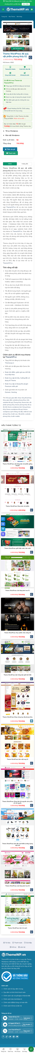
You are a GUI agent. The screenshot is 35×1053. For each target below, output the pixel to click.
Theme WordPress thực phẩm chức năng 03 (17, 633)
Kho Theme (12, 16)
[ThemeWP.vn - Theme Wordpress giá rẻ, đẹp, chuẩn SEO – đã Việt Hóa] (17, 9)
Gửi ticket (27, 1018)
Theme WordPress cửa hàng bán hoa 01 (17, 590)
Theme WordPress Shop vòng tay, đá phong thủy (17, 717)
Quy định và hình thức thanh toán (15, 992)
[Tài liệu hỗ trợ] (3, 534)
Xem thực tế (18, 48)
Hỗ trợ (13, 947)
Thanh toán (18, 943)
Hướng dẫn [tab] (25, 164)
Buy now (11, 153)
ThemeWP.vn (11, 207)
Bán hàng (19, 16)
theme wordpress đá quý (14, 409)
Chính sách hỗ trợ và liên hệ (13, 1006)
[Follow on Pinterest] (13, 1036)
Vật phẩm (21, 414)
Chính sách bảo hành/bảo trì (13, 999)
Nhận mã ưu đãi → (20, 118)
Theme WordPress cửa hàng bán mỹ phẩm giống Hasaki (17, 464)
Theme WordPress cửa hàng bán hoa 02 (17, 886)
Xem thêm (26, 4)
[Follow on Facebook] (3, 1036)
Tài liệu (7, 943)
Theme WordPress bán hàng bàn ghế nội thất (17, 675)
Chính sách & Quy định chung (13, 989)
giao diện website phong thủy (16, 400)
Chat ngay (27, 1031)
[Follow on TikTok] (6, 1036)
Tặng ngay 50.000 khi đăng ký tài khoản (18, 86)
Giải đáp (29, 943)
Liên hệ (22, 947)
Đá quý (8, 398)
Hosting (14, 392)
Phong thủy (17, 402)
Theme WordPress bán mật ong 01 (17, 759)
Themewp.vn (9, 363)
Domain (7, 392)
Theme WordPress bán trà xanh (17, 928)
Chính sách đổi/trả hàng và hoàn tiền (16, 1002)
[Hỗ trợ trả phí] (3, 529)
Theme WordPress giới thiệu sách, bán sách (17, 548)
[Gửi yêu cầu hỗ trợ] (3, 524)
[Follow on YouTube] (17, 1036)
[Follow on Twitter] (10, 1036)
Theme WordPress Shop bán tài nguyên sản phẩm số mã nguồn (17, 802)
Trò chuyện (26, 1024)
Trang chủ (4, 16)
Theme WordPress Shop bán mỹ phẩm (17, 506)
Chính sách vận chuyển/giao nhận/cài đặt (17, 996)
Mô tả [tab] (9, 164)
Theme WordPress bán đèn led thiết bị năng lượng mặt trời (17, 844)
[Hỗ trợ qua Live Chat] (3, 519)
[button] (3, 9)
